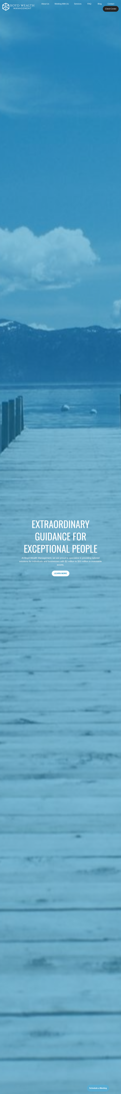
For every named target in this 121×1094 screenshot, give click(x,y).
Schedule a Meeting (98, 1088)
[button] (45, 4)
